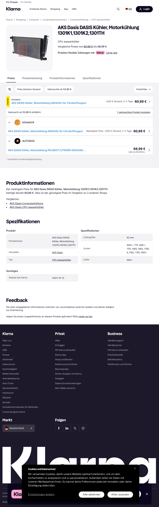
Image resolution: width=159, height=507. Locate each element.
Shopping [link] (21, 20)
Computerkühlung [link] (79, 20)
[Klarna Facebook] (59, 428)
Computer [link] (34, 20)
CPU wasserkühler (61, 260)
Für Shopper (12, 2)
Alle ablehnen (91, 494)
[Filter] (9, 89)
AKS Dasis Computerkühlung (26, 203)
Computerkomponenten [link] (55, 20)
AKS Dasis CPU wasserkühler (27, 207)
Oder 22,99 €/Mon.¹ (137, 152)
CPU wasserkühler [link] (101, 20)
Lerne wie (111, 52)
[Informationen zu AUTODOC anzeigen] (9, 141)
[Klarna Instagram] (83, 428)
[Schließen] (135, 468)
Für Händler (26, 2)
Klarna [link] (9, 20)
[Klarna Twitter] (75, 428)
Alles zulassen (120, 494)
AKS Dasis (57, 252)
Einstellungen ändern (41, 494)
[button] (129, 9)
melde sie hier (85, 316)
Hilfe (74, 9)
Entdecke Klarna (38, 9)
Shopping (55, 9)
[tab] (11, 78)
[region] (80, 483)
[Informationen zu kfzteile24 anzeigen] (9, 122)
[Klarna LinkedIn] (67, 428)
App (66, 9)
